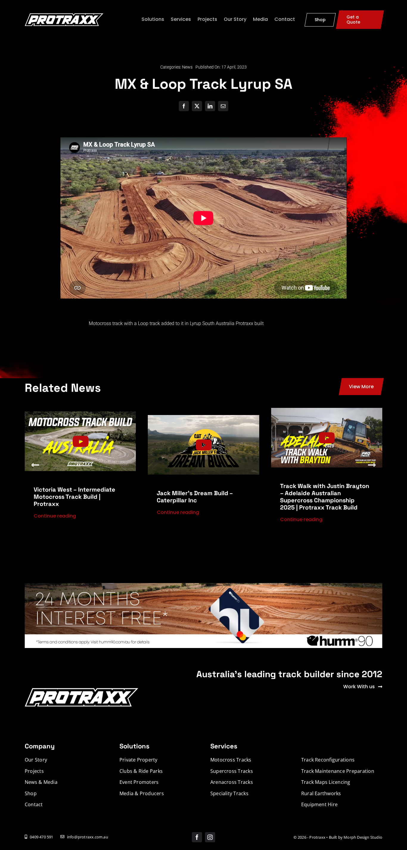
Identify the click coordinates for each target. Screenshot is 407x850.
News (187, 67)
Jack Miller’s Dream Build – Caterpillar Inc (195, 496)
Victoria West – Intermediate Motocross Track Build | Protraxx (74, 497)
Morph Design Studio (363, 837)
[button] (35, 465)
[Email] (223, 106)
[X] (197, 106)
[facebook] (197, 837)
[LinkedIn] (210, 106)
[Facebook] (183, 106)
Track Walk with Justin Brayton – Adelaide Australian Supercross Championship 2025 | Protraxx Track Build (324, 496)
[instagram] (210, 837)
